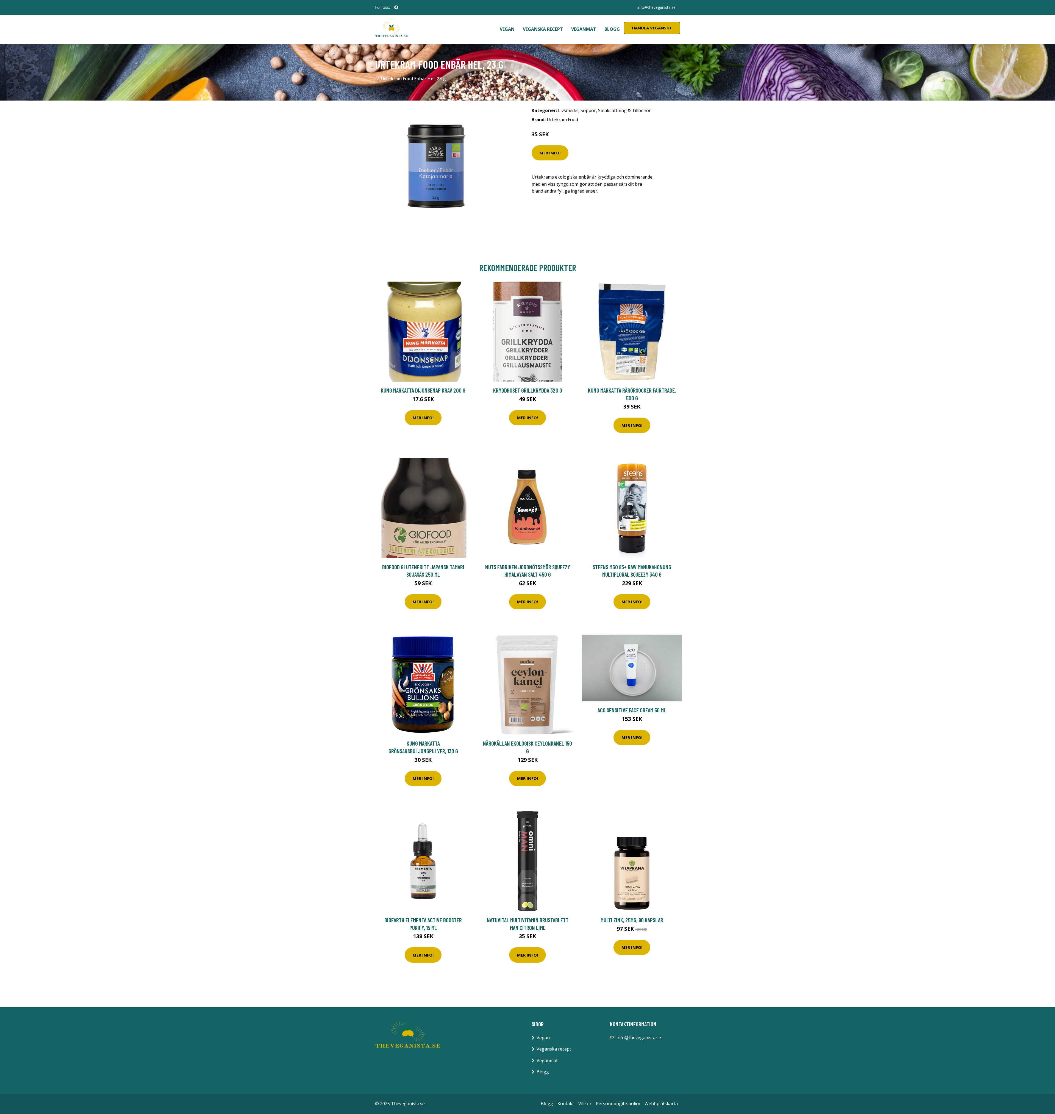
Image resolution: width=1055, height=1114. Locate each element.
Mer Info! (550, 152)
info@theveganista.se (656, 7)
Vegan (507, 29)
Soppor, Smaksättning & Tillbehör (616, 110)
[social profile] (396, 7)
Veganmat (583, 29)
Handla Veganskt (652, 27)
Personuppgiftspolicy (618, 1104)
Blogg (612, 29)
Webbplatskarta (661, 1104)
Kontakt (565, 1104)
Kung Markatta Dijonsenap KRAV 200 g (423, 390)
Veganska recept (543, 29)
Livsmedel (568, 110)
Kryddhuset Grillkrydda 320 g (527, 390)
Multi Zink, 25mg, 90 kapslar (632, 919)
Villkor (585, 1104)
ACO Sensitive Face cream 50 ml (632, 710)
